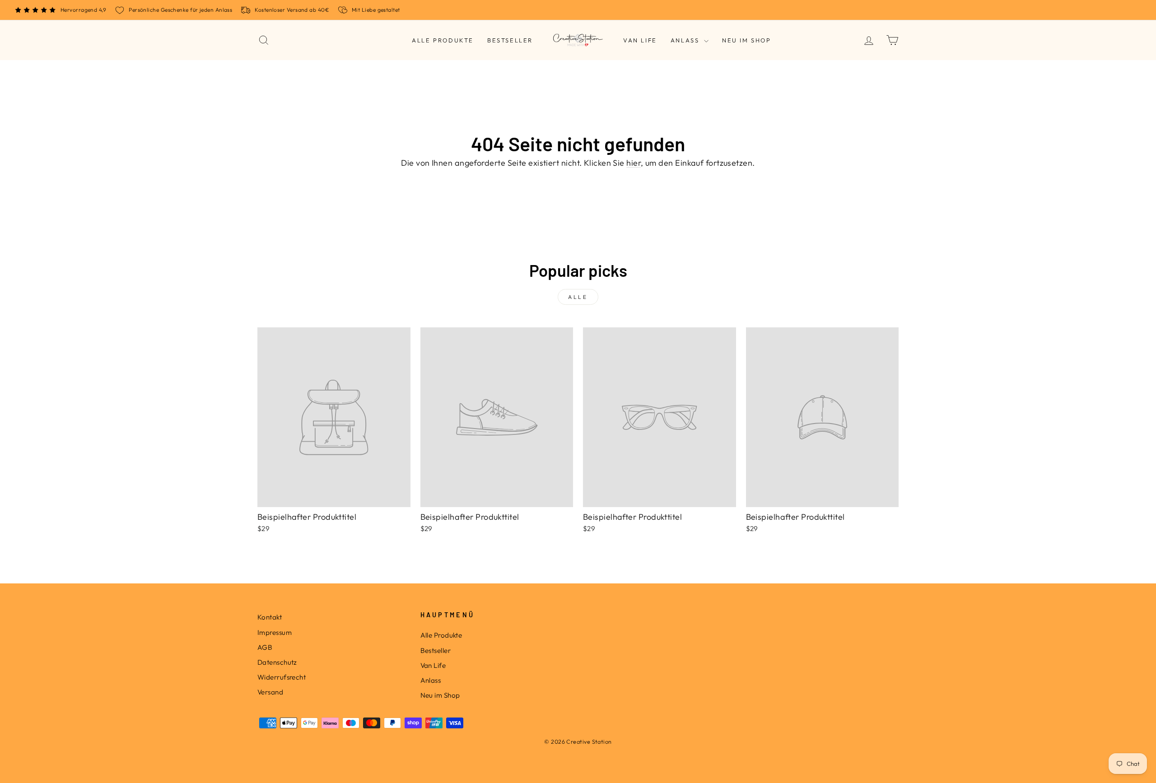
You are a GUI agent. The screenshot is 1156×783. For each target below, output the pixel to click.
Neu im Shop (746, 40)
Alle (577, 297)
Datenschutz (277, 662)
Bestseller (510, 40)
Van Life (640, 40)
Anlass (686, 40)
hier (633, 163)
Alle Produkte (443, 40)
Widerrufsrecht (281, 677)
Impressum (274, 632)
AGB (264, 647)
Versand (270, 692)
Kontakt (269, 617)
